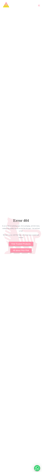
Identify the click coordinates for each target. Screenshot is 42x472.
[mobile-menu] (36, 5)
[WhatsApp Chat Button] (37, 468)
